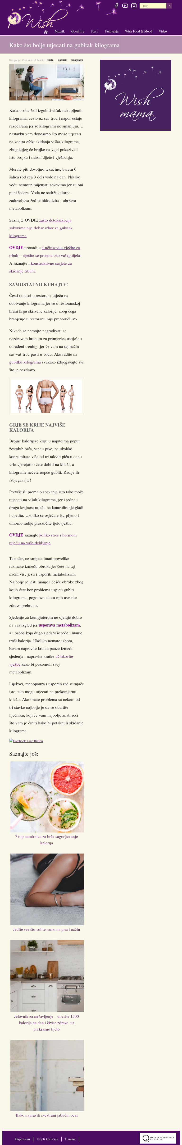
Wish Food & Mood (138, 31)
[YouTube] (125, 6)
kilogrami (77, 60)
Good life (77, 31)
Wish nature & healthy (33, 60)
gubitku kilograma (25, 362)
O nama (70, 1139)
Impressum (22, 1139)
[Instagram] (134, 6)
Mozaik (60, 31)
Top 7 (95, 31)
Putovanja (111, 31)
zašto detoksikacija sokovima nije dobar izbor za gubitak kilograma (41, 227)
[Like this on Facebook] (27, 741)
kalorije (62, 60)
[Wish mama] (135, 94)
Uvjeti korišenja (47, 1139)
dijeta (50, 60)
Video (163, 31)
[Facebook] (116, 6)
